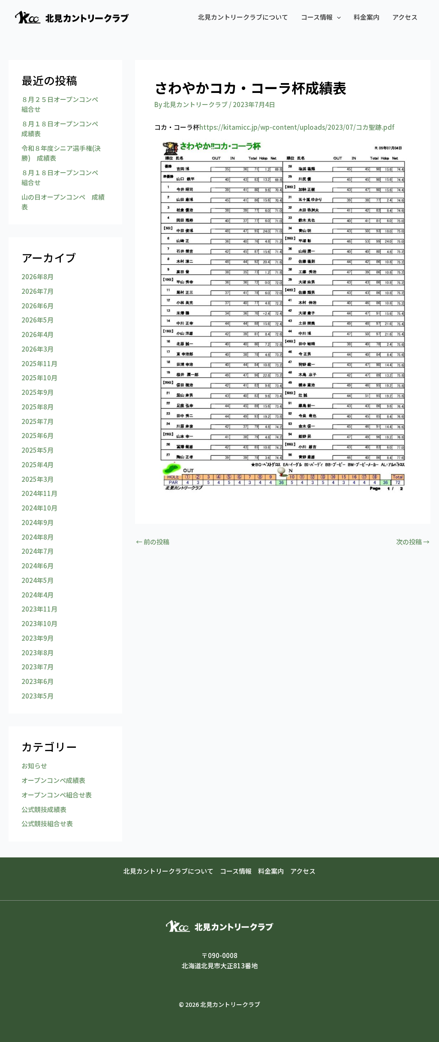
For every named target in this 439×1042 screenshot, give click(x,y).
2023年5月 (37, 695)
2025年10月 (39, 377)
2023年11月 (39, 608)
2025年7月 (37, 421)
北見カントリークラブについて (243, 16)
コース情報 (317, 16)
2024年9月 (37, 522)
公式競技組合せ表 (47, 823)
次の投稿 (413, 541)
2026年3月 (37, 348)
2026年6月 (37, 305)
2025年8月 (37, 406)
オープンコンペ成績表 (53, 780)
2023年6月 (37, 681)
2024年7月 (37, 550)
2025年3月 (37, 479)
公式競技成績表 (43, 809)
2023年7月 (37, 666)
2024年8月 (37, 536)
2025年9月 (37, 392)
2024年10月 (39, 507)
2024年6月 (37, 565)
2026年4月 (37, 334)
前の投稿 (152, 541)
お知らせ (34, 765)
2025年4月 (37, 464)
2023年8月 (37, 652)
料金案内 (366, 16)
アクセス (405, 16)
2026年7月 (37, 291)
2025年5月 (37, 449)
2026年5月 (37, 319)
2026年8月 (37, 276)
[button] (337, 17)
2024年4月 (37, 594)
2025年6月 (37, 435)
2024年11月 (39, 493)
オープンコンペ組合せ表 (56, 794)
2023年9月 (37, 637)
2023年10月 (39, 623)
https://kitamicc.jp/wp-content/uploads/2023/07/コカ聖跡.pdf (296, 126)
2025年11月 (39, 363)
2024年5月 (37, 580)
